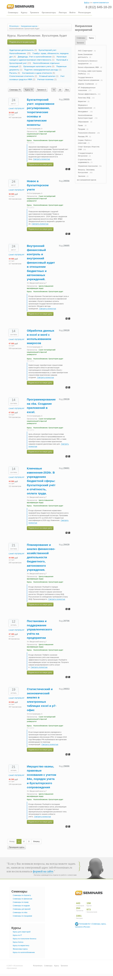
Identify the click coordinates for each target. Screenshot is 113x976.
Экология (81, 176)
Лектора (63, 12)
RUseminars (14, 26)
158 (89, 904)
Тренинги (34, 12)
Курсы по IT (17, 935)
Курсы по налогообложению (24, 952)
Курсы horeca (18, 942)
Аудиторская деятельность (21, 50)
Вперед (36, 841)
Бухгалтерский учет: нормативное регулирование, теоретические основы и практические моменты (40, 112)
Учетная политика (45, 79)
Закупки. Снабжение (86, 84)
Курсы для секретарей (21, 932)
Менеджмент (83, 112)
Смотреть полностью (41, 159)
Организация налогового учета (37, 66)
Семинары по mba (20, 912)
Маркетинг (82, 101)
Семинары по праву (21, 902)
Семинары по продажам (22, 916)
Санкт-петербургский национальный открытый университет (41, 134)
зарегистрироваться (101, 3)
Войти (72, 12)
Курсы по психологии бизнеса (24, 939)
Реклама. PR (83, 137)
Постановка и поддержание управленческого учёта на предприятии (39, 629)
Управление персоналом (88, 166)
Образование (83, 122)
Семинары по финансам (22, 899)
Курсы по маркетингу (21, 946)
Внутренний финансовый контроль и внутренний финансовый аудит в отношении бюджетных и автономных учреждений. (41, 262)
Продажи (81, 129)
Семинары (13, 12)
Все (67, 89)
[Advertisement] (94, 206)
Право (80, 125)
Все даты (30, 142)
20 (60, 89)
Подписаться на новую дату (40, 164)
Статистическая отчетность (21, 76)
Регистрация (84, 12)
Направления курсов (29, 26)
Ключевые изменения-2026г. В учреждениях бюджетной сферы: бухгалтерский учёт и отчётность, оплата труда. (41, 481)
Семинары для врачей (21, 909)
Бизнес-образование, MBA (88, 67)
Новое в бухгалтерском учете (38, 185)
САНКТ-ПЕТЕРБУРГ (17, 109)
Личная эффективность (87, 94)
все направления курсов (86, 180)
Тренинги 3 (41, 89)
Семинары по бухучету (22, 895)
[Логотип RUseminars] (20, 6)
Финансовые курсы (20, 949)
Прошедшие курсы (16, 847)
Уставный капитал (47, 76)
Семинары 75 (15, 89)
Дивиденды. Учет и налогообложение (35, 57)
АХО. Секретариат (85, 51)
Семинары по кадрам (21, 906)
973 (90, 910)
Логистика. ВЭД (84, 98)
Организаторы (49, 12)
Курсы (24, 12)
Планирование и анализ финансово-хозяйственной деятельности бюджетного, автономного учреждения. (41, 557)
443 (80, 904)
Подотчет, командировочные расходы (41, 70)
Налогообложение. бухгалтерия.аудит (48, 140)
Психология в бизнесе (87, 133)
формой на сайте (43, 871)
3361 (79, 917)
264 (79, 909)
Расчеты (13, 73)
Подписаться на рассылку (21, 42)
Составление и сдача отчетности (37, 73)
